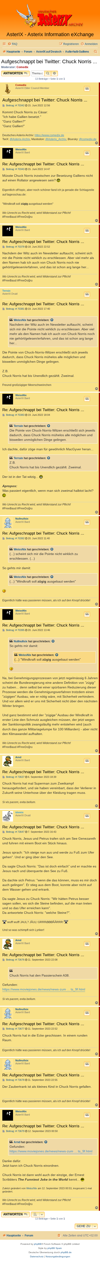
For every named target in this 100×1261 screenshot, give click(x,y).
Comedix (22, 67)
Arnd (18, 757)
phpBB (37, 1244)
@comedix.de (88, 139)
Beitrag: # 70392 (14, 538)
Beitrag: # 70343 (14, 169)
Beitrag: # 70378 (14, 246)
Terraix (6, 290)
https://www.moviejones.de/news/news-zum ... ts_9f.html (43, 989)
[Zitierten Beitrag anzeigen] (52, 320)
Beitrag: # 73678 (14, 1079)
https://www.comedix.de (49, 135)
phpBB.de (66, 1252)
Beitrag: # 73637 (14, 777)
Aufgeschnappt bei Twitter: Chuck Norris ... (49, 61)
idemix (19, 812)
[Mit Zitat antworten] (87, 88)
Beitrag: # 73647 (14, 831)
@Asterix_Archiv (55, 139)
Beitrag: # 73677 (14, 1028)
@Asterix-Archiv (20, 139)
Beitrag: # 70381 (14, 308)
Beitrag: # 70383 (14, 414)
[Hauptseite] (50, 15)
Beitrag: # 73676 (14, 959)
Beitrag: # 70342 (14, 105)
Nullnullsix (21, 518)
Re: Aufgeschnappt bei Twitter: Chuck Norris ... (43, 164)
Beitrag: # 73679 (14, 1131)
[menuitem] (12, 44)
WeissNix (21, 149)
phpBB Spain (54, 1248)
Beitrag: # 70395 (14, 630)
